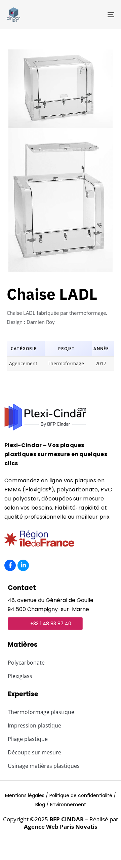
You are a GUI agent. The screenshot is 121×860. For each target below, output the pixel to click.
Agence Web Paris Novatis (60, 826)
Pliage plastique (28, 739)
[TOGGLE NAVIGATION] (96, 14)
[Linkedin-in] (23, 565)
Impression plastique (34, 725)
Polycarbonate (26, 662)
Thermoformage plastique (41, 712)
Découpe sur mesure (34, 752)
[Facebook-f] (10, 565)
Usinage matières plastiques (44, 766)
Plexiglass (20, 676)
